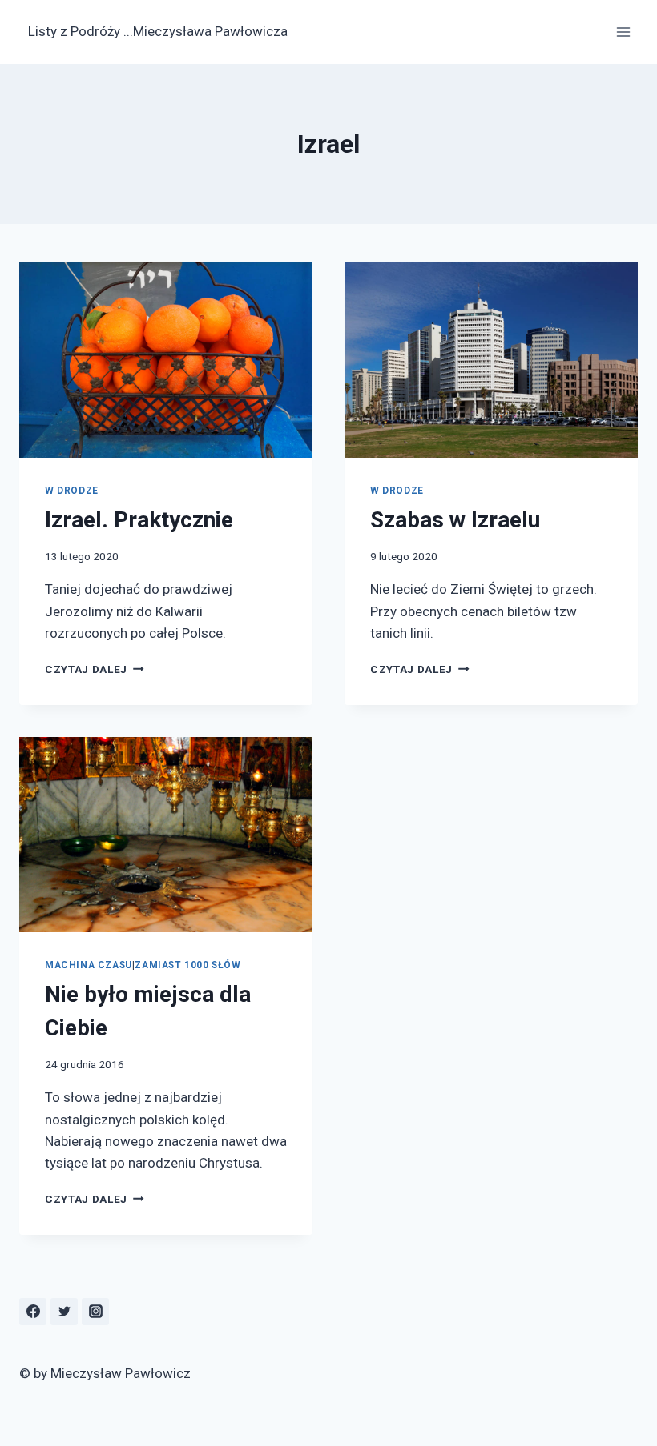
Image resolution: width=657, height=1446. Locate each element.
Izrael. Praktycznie (139, 520)
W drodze (72, 490)
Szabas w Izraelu (455, 520)
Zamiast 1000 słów (187, 965)
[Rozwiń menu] (623, 31)
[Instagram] (95, 1311)
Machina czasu (88, 965)
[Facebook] (32, 1311)
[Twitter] (64, 1311)
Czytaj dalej (94, 669)
